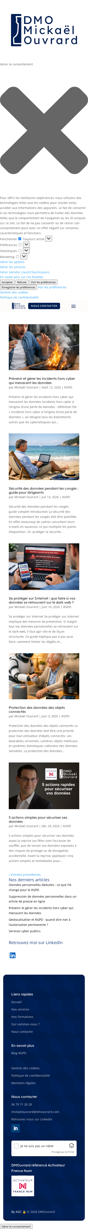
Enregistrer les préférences (18, 287)
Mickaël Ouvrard (26, 387)
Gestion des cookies (14, 292)
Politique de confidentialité (19, 297)
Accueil (16, 1002)
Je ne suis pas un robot (37, 1146)
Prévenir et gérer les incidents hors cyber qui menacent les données (42, 380)
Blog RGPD (18, 1053)
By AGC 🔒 (18, 1212)
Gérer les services (12, 267)
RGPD (68, 387)
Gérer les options (12, 262)
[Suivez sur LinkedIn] (15, 1128)
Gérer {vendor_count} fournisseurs (25, 272)
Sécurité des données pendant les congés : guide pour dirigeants (43, 490)
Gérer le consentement (16, 1226)
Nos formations (22, 1017)
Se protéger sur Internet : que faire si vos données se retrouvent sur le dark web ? (42, 600)
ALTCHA (69, 1151)
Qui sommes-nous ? (25, 1024)
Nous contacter (44, 305)
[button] (44, 131)
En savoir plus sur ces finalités (21, 277)
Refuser (22, 282)
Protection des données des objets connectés (37, 709)
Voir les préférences (43, 282)
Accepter (7, 282)
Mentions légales (23, 1083)
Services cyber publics (25, 931)
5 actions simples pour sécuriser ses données (38, 819)
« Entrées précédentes (25, 875)
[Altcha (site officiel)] (71, 1147)
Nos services (20, 1009)
